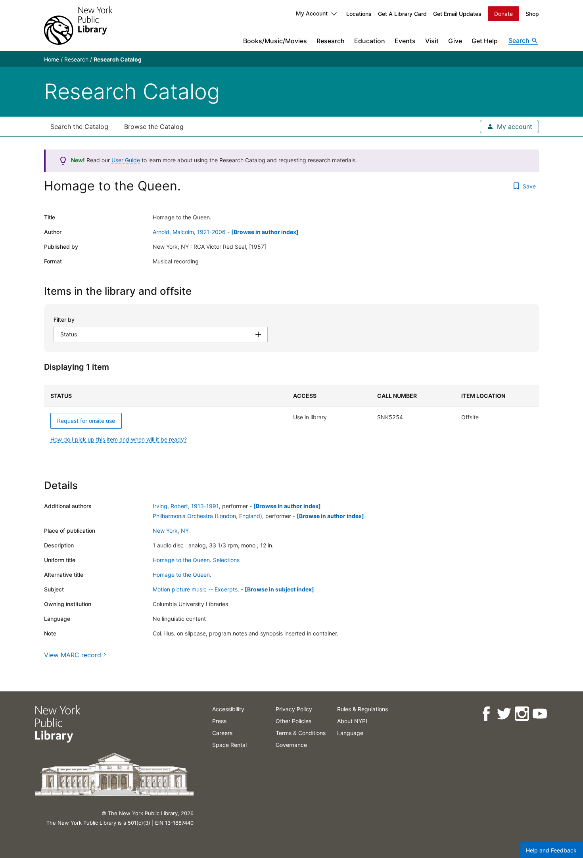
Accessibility (228, 709)
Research (330, 41)
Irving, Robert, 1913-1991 (186, 506)
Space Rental (229, 744)
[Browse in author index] (265, 231)
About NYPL (353, 721)
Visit (432, 41)
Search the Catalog (79, 127)
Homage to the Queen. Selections (196, 560)
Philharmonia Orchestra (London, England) (207, 515)
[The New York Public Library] (78, 25)
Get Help (485, 41)
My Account (312, 13)
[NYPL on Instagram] (521, 714)
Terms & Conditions (301, 732)
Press (219, 721)
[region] (291, 418)
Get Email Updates (457, 13)
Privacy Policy (294, 709)
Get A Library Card (402, 13)
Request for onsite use (86, 420)
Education (369, 41)
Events (405, 41)
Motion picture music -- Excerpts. (196, 589)
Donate (503, 13)
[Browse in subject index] (279, 589)
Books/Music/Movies (275, 41)
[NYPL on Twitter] (503, 714)
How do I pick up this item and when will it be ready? (118, 439)
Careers (222, 732)
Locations (359, 13)
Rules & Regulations (362, 709)
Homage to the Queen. (182, 574)
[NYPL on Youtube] (539, 714)
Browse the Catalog (154, 127)
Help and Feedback (551, 850)
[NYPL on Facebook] (485, 714)
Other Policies (293, 721)
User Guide (125, 160)
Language (350, 732)
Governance (291, 744)
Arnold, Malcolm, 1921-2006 (189, 231)
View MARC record (72, 655)
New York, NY (171, 530)
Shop (532, 13)
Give (455, 41)
